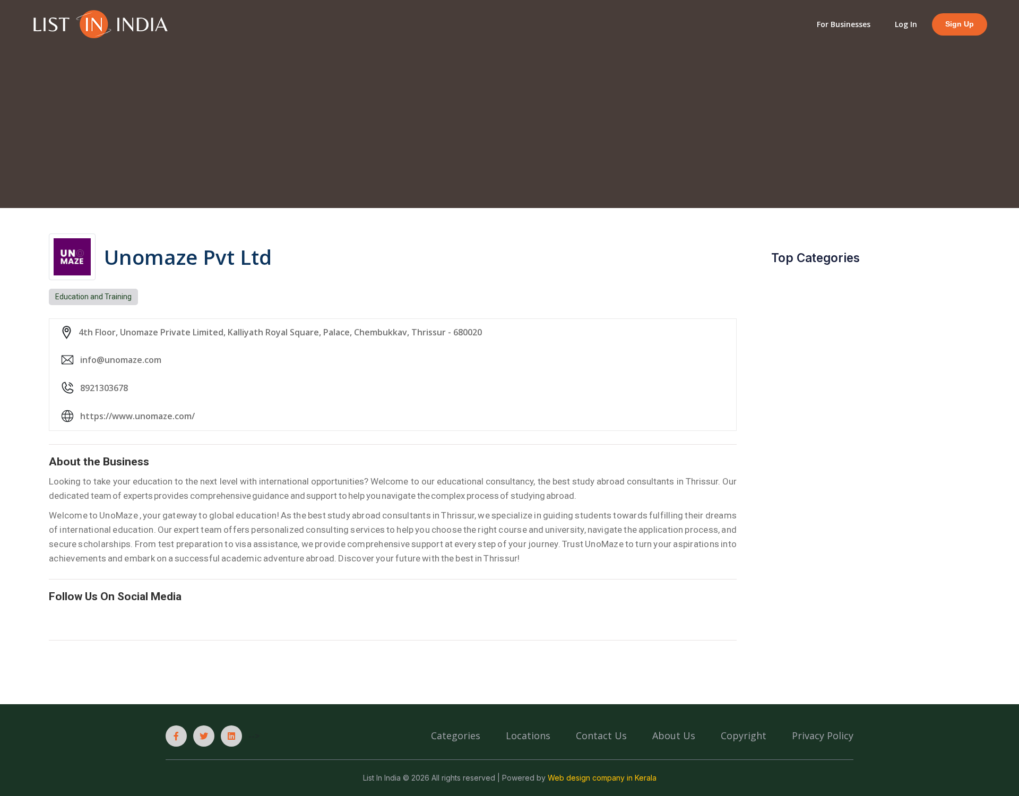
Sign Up (959, 24)
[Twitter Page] (203, 736)
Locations (528, 735)
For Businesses (843, 24)
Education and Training (93, 296)
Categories (455, 735)
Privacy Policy (822, 735)
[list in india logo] (100, 23)
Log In (906, 24)
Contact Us (601, 735)
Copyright (743, 735)
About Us (673, 735)
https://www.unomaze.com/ (137, 416)
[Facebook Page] (176, 736)
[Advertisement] (509, 120)
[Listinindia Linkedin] (231, 736)
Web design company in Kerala (602, 777)
